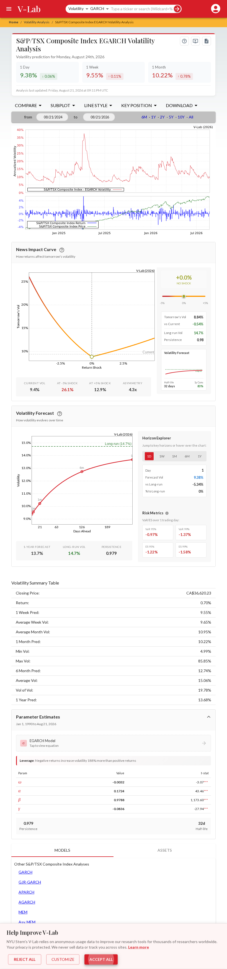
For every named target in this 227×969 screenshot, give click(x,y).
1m (174, 456)
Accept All (101, 959)
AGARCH (27, 902)
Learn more (138, 947)
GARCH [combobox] (97, 8)
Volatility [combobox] (76, 8)
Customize (62, 959)
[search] (177, 8)
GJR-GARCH (30, 882)
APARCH (26, 892)
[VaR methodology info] (166, 513)
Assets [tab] (165, 850)
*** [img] (206, 782)
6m (187, 456)
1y (200, 456)
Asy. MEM (27, 922)
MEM (23, 912)
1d (149, 456)
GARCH (25, 872)
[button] (113, 743)
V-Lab (29, 8)
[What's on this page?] (184, 41)
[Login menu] (214, 9)
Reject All (24, 959)
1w (161, 456)
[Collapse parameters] (208, 716)
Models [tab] (62, 850)
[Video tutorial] (195, 41)
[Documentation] (206, 41)
